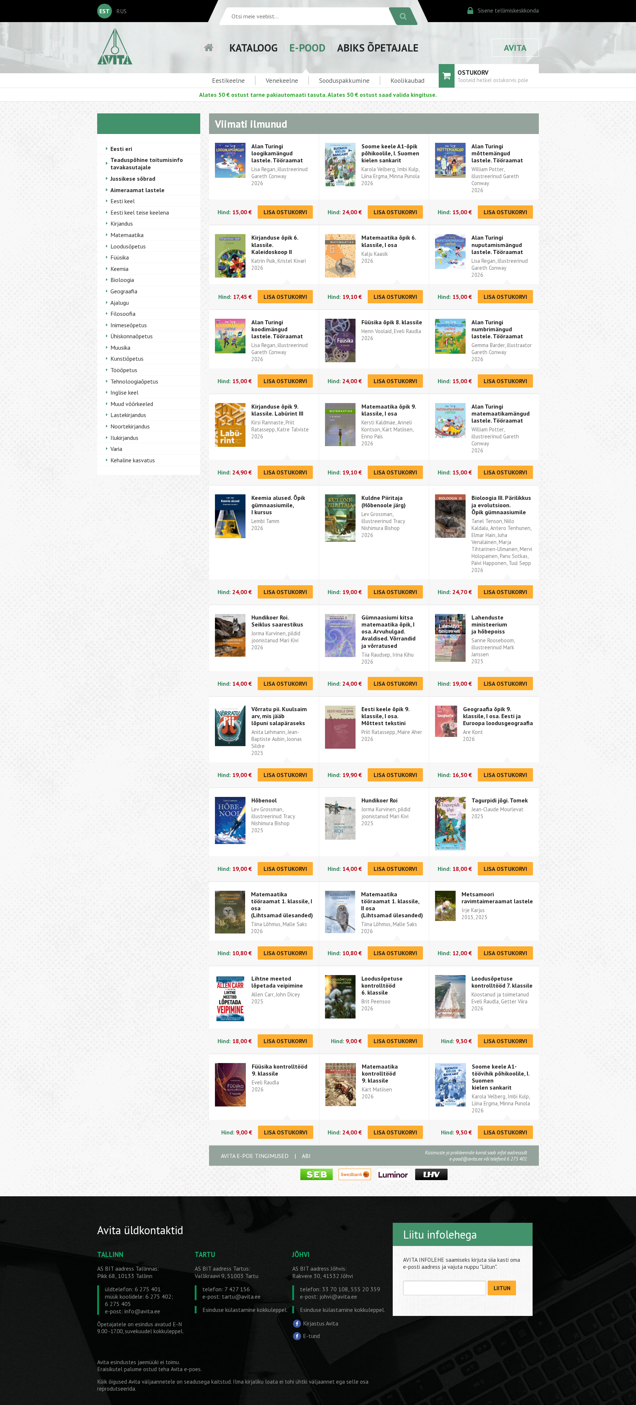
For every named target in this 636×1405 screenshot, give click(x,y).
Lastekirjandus (128, 415)
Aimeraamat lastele (137, 190)
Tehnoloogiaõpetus (134, 381)
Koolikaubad (407, 80)
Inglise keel (124, 392)
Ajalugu (119, 302)
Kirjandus (121, 223)
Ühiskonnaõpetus (131, 336)
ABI (306, 1155)
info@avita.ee (142, 1311)
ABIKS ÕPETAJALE (377, 47)
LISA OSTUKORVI (285, 212)
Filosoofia (122, 313)
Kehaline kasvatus (132, 460)
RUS (121, 11)
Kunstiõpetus (127, 358)
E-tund (311, 1335)
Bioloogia (122, 279)
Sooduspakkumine (344, 80)
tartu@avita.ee (241, 1296)
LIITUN (502, 1288)
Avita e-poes (186, 1369)
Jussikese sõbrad (132, 178)
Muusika (120, 347)
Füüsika (119, 257)
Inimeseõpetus (128, 325)
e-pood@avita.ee (466, 1159)
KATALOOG (253, 47)
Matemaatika (127, 235)
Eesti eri (121, 148)
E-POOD (307, 47)
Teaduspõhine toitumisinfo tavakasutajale (146, 163)
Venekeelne (282, 80)
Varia (116, 448)
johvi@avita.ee (338, 1296)
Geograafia (123, 291)
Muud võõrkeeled (131, 403)
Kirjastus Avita (320, 1323)
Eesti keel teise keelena (139, 212)
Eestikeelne (228, 80)
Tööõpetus (123, 370)
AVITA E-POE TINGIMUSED (255, 1155)
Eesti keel (122, 201)
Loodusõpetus (128, 246)
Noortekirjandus (130, 426)
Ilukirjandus (124, 437)
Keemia (119, 268)
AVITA (515, 47)
